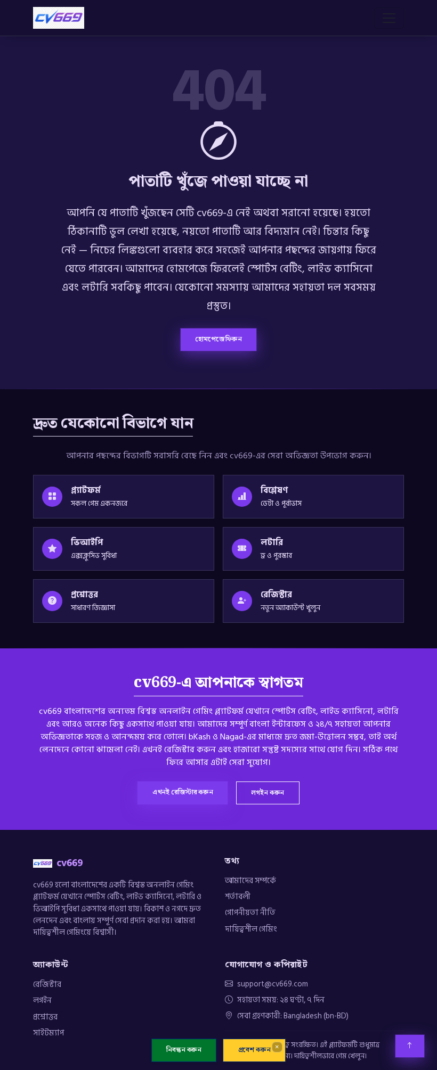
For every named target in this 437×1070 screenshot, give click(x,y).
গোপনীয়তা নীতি (250, 912)
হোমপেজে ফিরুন (218, 339)
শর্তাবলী (237, 896)
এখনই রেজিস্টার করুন (182, 792)
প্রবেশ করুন (254, 1050)
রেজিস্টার (47, 984)
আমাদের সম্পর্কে (250, 880)
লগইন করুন (267, 792)
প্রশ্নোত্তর (45, 1016)
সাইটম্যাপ (48, 1032)
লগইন (42, 1000)
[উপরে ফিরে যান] (409, 1046)
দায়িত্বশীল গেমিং (251, 929)
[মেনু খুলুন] (389, 18)
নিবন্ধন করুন (183, 1050)
